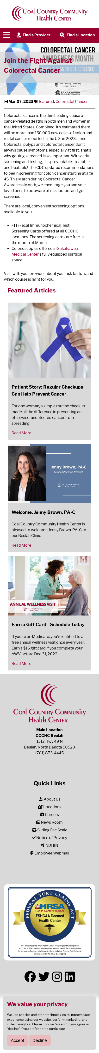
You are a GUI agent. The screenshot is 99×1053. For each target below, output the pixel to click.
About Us (51, 799)
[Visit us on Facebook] (30, 977)
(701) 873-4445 (49, 753)
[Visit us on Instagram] (57, 977)
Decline (39, 1040)
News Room (51, 822)
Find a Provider (36, 35)
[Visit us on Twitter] (44, 977)
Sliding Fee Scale (52, 830)
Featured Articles (32, 290)
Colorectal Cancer (72, 101)
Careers (51, 814)
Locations (52, 807)
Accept (17, 1040)
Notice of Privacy (51, 837)
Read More (21, 433)
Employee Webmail (51, 853)
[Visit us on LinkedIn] (70, 977)
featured (46, 101)
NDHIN (51, 845)
